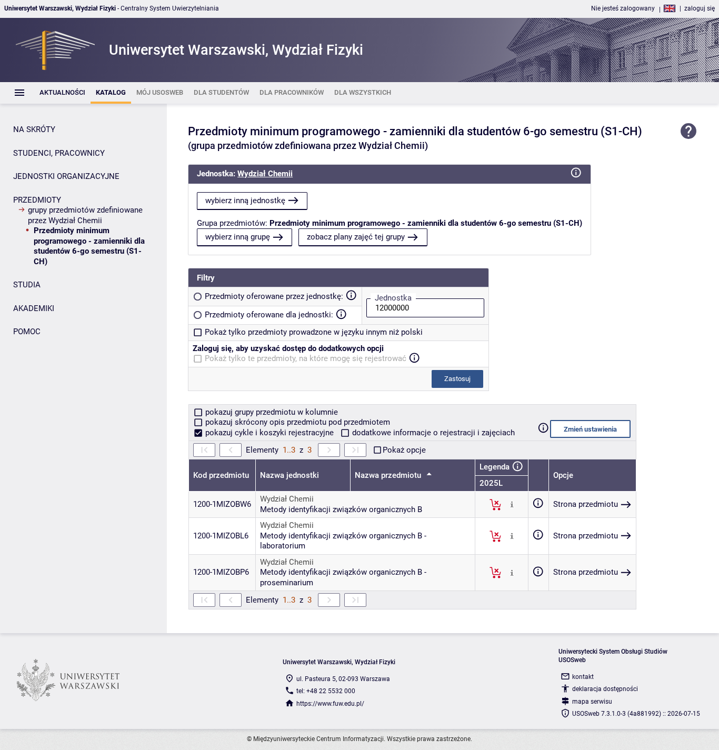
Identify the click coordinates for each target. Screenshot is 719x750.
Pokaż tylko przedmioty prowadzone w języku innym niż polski (314, 332)
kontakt (583, 677)
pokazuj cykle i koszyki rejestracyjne (269, 432)
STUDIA (27, 284)
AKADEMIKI (33, 308)
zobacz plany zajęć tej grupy (356, 237)
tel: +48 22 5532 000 (325, 691)
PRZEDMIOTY (37, 200)
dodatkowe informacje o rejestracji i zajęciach (432, 432)
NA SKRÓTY (34, 129)
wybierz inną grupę (237, 237)
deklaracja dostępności (605, 689)
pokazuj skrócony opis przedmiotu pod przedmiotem (296, 422)
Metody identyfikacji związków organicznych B (341, 509)
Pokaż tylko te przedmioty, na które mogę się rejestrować (305, 358)
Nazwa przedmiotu (389, 475)
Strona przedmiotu (585, 504)
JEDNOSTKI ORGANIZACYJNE (66, 176)
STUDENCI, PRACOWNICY (59, 153)
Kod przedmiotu (221, 475)
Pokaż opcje (404, 450)
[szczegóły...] (512, 504)
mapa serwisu (592, 701)
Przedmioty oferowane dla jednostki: (269, 314)
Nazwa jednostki (289, 475)
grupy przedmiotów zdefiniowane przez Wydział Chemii (85, 215)
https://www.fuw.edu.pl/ (330, 703)
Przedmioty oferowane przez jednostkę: (274, 296)
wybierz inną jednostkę (245, 200)
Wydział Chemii (265, 173)
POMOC (27, 331)
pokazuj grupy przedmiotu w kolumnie (270, 412)
